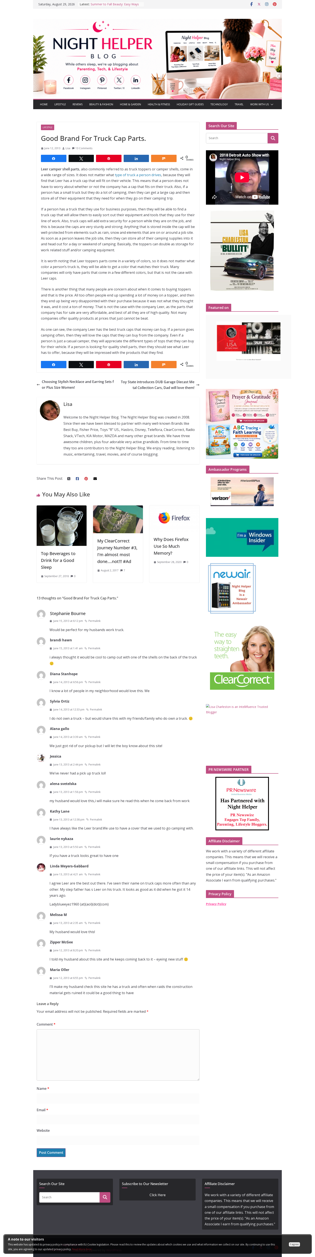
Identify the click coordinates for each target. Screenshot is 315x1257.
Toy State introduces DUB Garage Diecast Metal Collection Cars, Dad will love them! (157, 385)
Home (44, 104)
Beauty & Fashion (101, 104)
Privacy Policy (216, 904)
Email (42, 1110)
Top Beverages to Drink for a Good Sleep (58, 560)
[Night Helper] (157, 21)
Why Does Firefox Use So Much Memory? (171, 546)
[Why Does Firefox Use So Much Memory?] (174, 508)
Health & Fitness (159, 104)
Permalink (94, 621)
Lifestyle (60, 104)
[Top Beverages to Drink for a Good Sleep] (62, 508)
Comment (46, 1024)
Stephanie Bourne (68, 613)
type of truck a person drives (137, 175)
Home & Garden (130, 104)
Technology (219, 104)
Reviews (77, 104)
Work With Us (259, 104)
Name (43, 1088)
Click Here (158, 1195)
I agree (294, 1244)
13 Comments (83, 148)
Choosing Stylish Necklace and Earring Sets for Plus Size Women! (78, 384)
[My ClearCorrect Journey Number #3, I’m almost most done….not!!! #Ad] (118, 508)
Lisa (68, 148)
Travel (239, 104)
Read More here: (82, 1249)
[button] (271, 104)
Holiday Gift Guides (190, 104)
